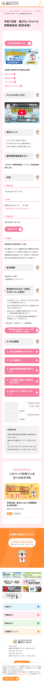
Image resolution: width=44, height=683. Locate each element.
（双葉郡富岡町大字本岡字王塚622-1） (17, 208)
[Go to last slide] (3, 501)
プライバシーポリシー (24, 674)
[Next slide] (40, 501)
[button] (22, 352)
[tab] (20, 518)
